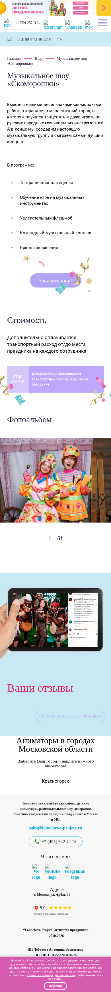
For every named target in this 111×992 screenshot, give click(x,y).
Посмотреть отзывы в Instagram (70, 716)
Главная (13, 58)
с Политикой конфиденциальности (51, 975)
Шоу (38, 58)
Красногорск (55, 781)
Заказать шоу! (55, 280)
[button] (10, 780)
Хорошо (55, 986)
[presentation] (35, 537)
